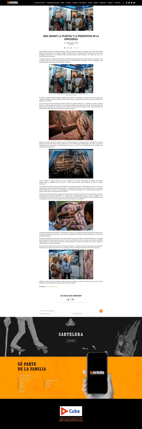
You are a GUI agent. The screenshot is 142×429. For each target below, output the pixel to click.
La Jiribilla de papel (39, 2)
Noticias (96, 2)
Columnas (109, 2)
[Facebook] (129, 2)
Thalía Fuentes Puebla (72, 43)
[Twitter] (126, 2)
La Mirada (74, 2)
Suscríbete (22, 391)
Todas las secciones (24, 378)
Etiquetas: (42, 286)
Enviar (101, 311)
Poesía (62, 2)
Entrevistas (103, 2)
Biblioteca (117, 2)
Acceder (71, 341)
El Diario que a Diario (52, 286)
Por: (65, 43)
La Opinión (68, 2)
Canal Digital (82, 2)
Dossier (90, 2)
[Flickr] (134, 3)
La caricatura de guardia (52, 2)
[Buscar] (123, 2)
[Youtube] (131, 2)
